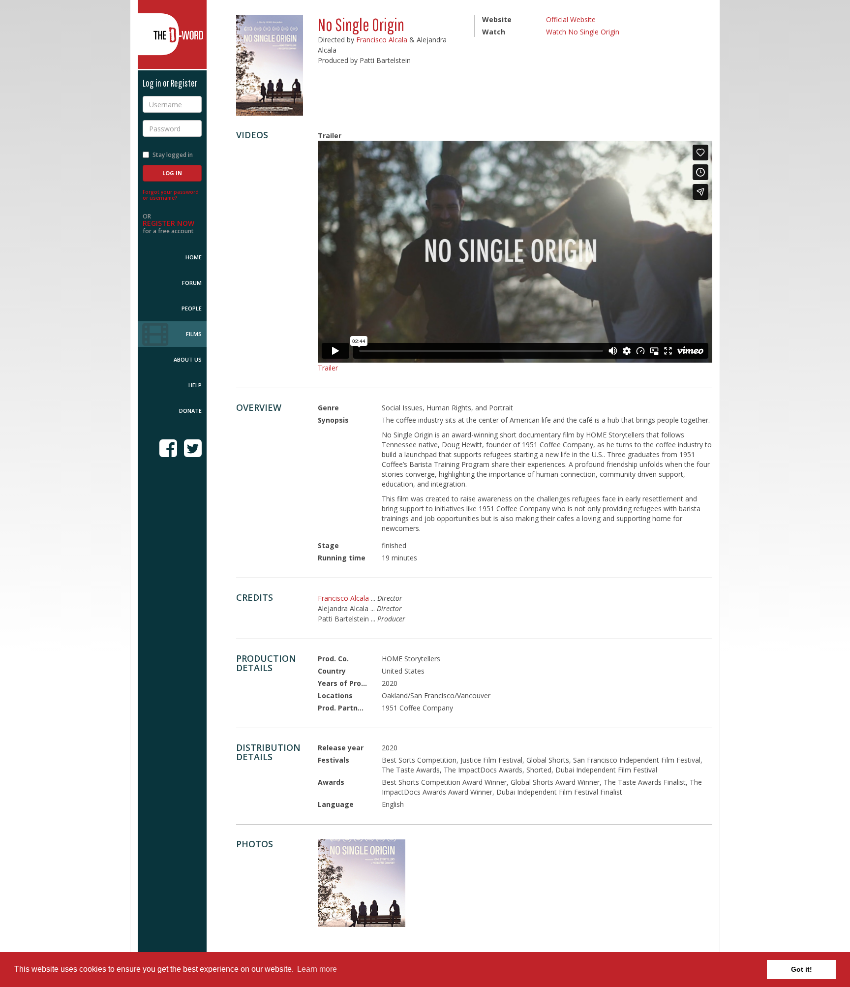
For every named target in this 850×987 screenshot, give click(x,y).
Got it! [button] (801, 969)
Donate (190, 410)
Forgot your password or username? (171, 194)
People (192, 308)
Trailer (328, 367)
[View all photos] (269, 65)
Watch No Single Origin (582, 31)
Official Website (571, 19)
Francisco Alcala (381, 39)
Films (194, 334)
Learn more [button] (317, 969)
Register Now (168, 223)
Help (195, 385)
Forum (192, 282)
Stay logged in (172, 155)
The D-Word (172, 34)
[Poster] (361, 883)
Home (193, 257)
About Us (188, 359)
